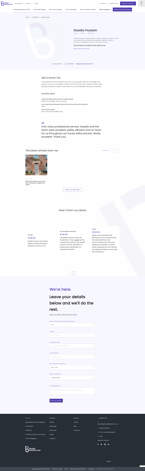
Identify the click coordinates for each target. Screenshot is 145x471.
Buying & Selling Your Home (22, 9)
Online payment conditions (78, 469)
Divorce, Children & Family (88, 9)
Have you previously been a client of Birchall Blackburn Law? (62, 321)
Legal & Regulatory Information (41, 469)
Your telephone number (54, 342)
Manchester (52, 426)
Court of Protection (71, 9)
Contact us (77, 430)
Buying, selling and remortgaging (35, 422)
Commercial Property (39, 9)
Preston (51, 434)
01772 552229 (70, 64)
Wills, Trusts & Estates (55, 9)
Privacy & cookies (57, 469)
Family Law (28, 430)
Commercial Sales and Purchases (35, 434)
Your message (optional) (54, 385)
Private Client (29, 426)
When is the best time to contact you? (57, 363)
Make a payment (105, 428)
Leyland (51, 422)
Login (36, 3)
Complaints (91, 469)
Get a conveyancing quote (107, 432)
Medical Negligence (105, 9)
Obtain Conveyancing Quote (122, 9)
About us (28, 3)
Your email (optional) (54, 353)
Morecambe (52, 430)
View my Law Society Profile (81, 48)
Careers (76, 422)
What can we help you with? (55, 374)
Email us (103, 3)
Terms (66, 469)
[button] (74, 273)
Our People (35, 17)
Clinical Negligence (31, 438)
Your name (51, 331)
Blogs (75, 426)
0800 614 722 (114, 3)
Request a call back (103, 440)
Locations (52, 418)
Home (27, 17)
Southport (52, 438)
